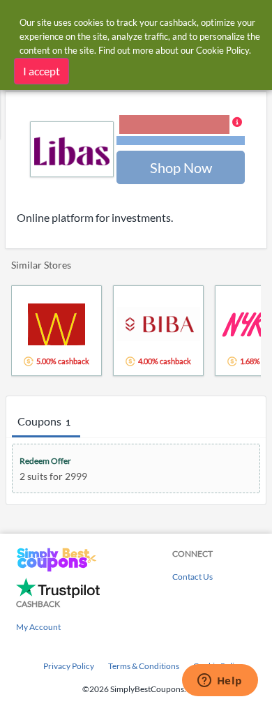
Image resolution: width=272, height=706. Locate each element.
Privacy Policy (68, 666)
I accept (41, 70)
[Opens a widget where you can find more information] (219, 681)
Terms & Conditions (143, 666)
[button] (180, 131)
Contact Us (192, 576)
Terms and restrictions (180, 140)
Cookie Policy (222, 50)
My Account (38, 627)
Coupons (43, 421)
